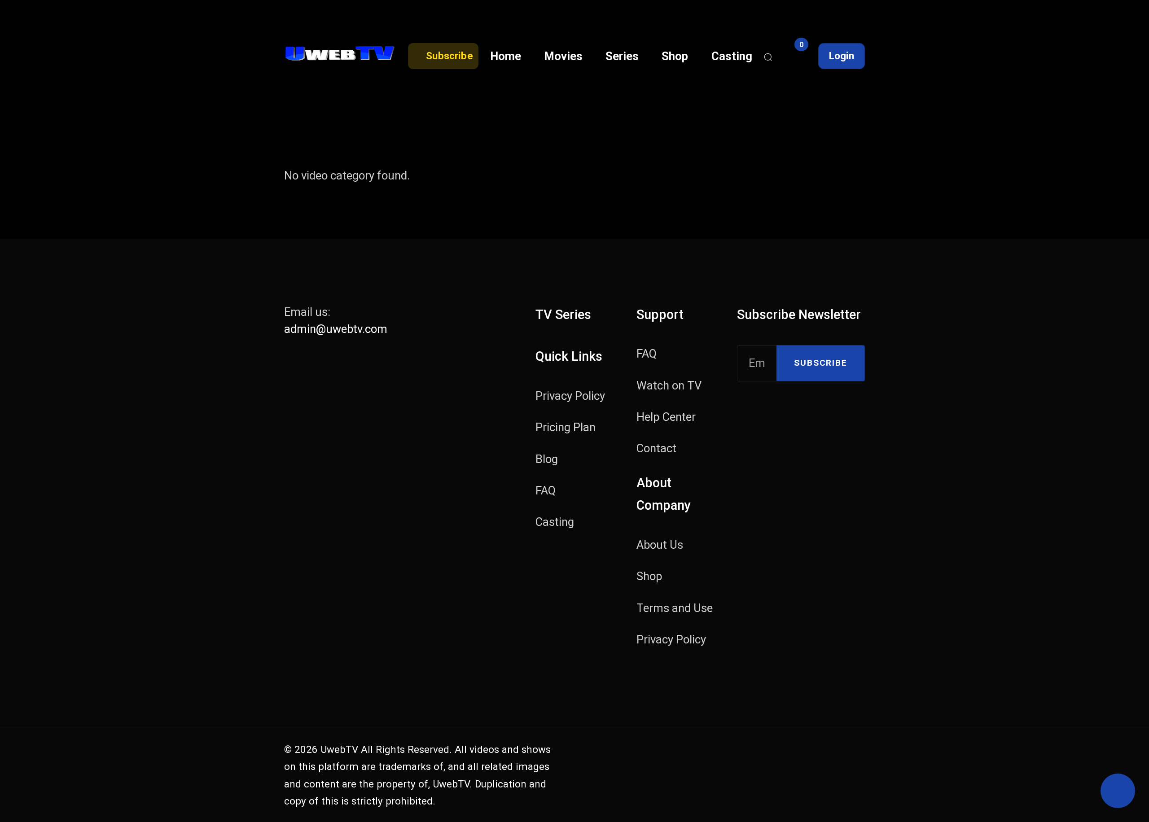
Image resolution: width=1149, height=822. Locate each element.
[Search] (767, 56)
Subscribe (820, 363)
